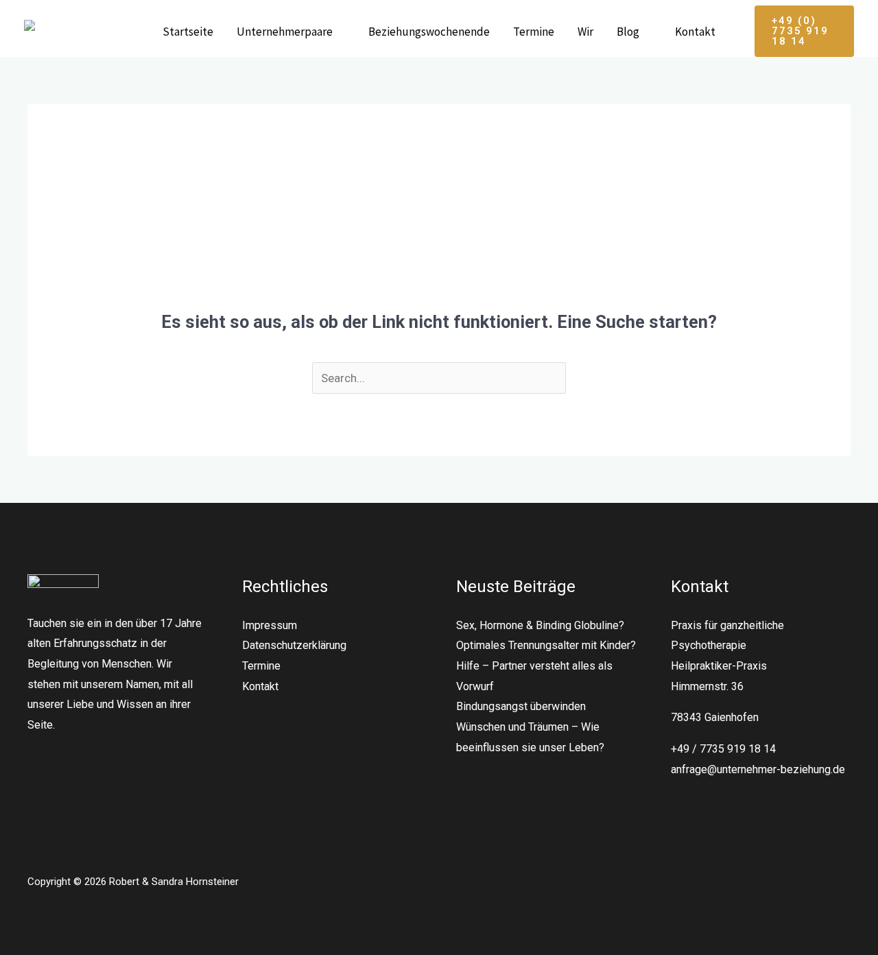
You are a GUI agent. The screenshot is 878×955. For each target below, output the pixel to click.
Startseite (188, 31)
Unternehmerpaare (285, 31)
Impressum (269, 625)
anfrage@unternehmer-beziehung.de (758, 769)
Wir (585, 31)
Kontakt (695, 31)
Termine (533, 31)
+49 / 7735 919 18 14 (723, 748)
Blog (628, 31)
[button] (804, 31)
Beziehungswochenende (429, 31)
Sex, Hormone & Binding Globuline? (540, 625)
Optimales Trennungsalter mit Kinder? (546, 645)
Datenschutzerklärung (294, 645)
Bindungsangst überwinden (521, 706)
